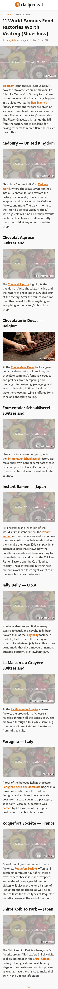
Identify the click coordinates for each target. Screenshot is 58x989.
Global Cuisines (24, 15)
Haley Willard (12, 40)
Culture (7, 15)
